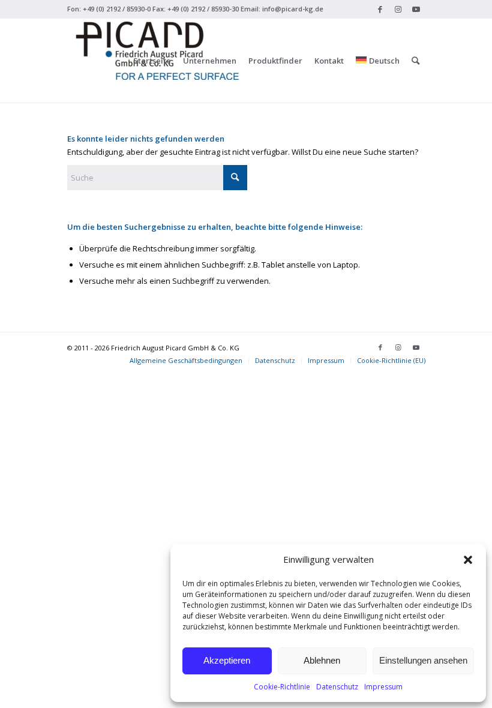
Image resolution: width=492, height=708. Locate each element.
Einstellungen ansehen (423, 660)
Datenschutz (337, 687)
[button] (468, 560)
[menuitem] (152, 61)
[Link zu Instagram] (398, 9)
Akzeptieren (226, 660)
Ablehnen (322, 660)
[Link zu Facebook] (380, 9)
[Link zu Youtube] (416, 9)
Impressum (383, 687)
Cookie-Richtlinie (282, 687)
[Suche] (415, 61)
